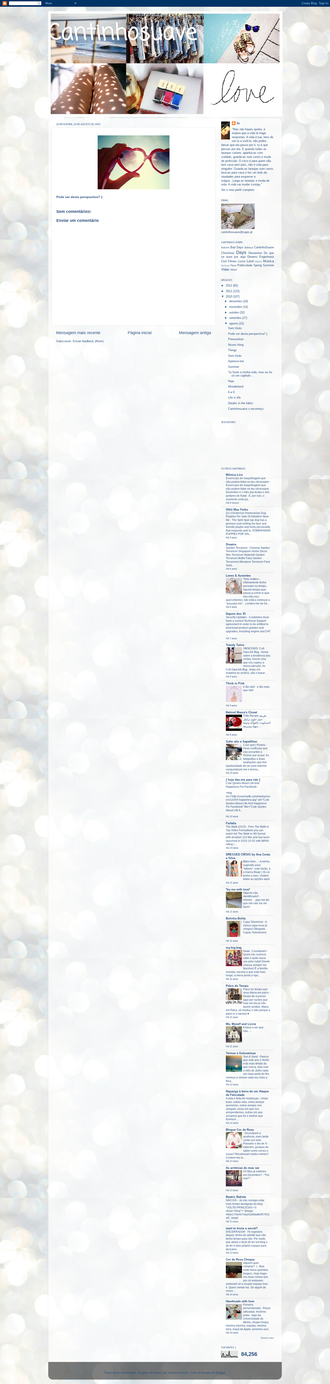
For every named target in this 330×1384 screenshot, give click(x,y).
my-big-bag (234, 947)
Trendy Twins (235, 645)
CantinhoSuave (264, 247)
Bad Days (236, 247)
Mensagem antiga (195, 333)
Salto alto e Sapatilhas (241, 741)
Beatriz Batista (236, 1197)
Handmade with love (240, 1301)
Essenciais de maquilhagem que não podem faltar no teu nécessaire (248, 480)
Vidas (225, 269)
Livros (242, 261)
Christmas (227, 253)
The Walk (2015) (236, 826)
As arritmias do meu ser (242, 1168)
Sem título (235, 328)
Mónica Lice (234, 474)
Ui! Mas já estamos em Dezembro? (254, 1173)
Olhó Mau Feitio (237, 509)
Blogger (220, 1372)
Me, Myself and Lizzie (241, 1024)
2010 (229, 296)
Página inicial (140, 333)
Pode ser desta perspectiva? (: (248, 333)
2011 (229, 291)
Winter (233, 269)
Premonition (236, 339)
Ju (238, 123)
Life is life (234, 397)
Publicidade (244, 265)
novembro (236, 307)
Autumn (225, 247)
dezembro (236, 301)
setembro (235, 318)
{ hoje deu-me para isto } (243, 779)
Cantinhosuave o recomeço (246, 408)
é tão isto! (249, 686)
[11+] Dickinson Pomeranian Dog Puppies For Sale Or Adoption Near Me (247, 516)
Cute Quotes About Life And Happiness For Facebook (242, 785)
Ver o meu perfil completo (237, 190)
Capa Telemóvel (253, 921)
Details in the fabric (240, 403)
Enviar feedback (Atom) (88, 341)
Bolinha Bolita (236, 918)
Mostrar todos (267, 1338)
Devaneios (255, 253)
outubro (234, 312)
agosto (234, 323)
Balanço (248, 247)
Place (233, 265)
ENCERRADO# (236, 1231)
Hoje (231, 381)
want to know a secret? (242, 1228)
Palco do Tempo (237, 985)
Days (241, 252)
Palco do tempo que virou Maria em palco (256, 991)
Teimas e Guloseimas (241, 1053)
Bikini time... (250, 861)
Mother (258, 261)
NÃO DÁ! (232, 1200)
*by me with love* (238, 889)
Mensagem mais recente (78, 333)
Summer (268, 265)
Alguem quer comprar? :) (251, 1264)
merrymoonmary (178, 1372)
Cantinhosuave (122, 33)
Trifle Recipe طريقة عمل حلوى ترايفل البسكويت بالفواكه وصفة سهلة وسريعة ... (257, 721)
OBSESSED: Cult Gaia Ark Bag (253, 650)
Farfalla (231, 823)
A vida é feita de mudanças (242, 1098)
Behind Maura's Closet (241, 712)
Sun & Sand (250, 1056)
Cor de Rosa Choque (240, 1259)
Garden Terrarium (237, 547)
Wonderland (235, 386)
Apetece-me (236, 361)
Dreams (252, 256)
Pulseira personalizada (252, 1306)
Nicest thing (236, 344)
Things (232, 350)
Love (250, 261)
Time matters (251, 579)
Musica (268, 261)
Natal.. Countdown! (255, 951)
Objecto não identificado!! (251, 894)
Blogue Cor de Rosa (240, 1129)
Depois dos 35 (236, 613)
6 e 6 (231, 392)
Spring (257, 265)
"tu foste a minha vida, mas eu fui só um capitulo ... (250, 374)
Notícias (225, 265)
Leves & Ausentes (238, 575)
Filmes (232, 261)
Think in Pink (235, 683)
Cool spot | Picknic (254, 745)
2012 (229, 285)
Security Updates (236, 617)
